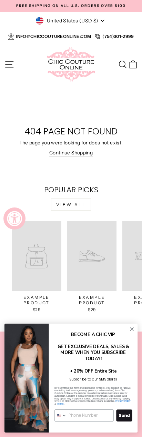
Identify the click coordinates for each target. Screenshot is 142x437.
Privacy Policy (123, 401)
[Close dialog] (132, 329)
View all (71, 204)
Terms (60, 404)
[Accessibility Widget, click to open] (14, 218)
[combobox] (61, 415)
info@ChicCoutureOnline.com (53, 36)
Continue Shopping (71, 152)
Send (124, 416)
